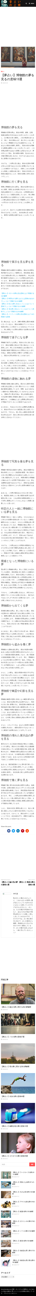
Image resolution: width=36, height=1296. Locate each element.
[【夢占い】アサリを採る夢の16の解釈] (6, 1202)
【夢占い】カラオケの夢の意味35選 (14, 1156)
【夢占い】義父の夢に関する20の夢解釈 (16, 1007)
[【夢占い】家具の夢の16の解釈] (6, 1241)
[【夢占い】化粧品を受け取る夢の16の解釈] (6, 1261)
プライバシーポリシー (10, 1293)
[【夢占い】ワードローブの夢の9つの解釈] (6, 1173)
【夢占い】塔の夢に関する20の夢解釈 (15, 1066)
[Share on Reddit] (27, 831)
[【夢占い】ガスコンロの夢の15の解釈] (6, 1221)
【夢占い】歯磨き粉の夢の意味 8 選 (14, 1126)
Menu (32, 3)
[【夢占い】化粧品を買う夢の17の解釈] (6, 1251)
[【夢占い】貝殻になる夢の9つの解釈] (6, 1182)
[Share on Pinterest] (22, 831)
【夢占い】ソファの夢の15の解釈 (23, 1231)
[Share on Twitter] (13, 831)
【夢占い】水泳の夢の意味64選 (12, 1096)
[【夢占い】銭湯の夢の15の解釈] (6, 1212)
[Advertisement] (18, 25)
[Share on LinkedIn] (18, 831)
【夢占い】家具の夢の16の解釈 (22, 1241)
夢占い (3, 71)
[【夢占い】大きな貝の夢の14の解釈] (6, 1192)
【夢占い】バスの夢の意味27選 (12, 1037)
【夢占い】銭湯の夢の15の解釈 (22, 1211)
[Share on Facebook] (8, 831)
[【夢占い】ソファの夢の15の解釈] (6, 1231)
